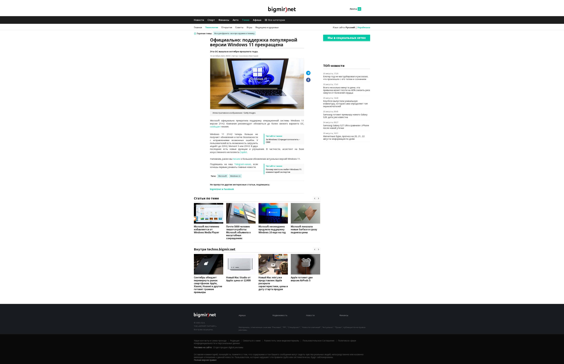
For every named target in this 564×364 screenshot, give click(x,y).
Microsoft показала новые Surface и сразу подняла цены (304, 229)
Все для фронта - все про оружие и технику (234, 33)
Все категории (276, 20)
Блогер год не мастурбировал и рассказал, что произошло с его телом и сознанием (345, 77)
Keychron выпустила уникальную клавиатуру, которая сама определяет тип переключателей (345, 103)
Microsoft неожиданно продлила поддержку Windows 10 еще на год (272, 229)
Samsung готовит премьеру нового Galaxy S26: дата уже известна (345, 116)
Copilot (243, 152)
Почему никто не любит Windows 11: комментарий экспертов (284, 170)
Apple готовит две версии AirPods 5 (302, 279)
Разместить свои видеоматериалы (281, 340)
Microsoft (222, 176)
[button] (315, 198)
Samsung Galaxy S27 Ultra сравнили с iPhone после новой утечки (346, 126)
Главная (198, 27)
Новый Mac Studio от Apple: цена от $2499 (238, 279)
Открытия (226, 27)
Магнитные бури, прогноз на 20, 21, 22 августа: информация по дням (344, 137)
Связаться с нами (252, 340)
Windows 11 (235, 176)
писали (236, 158)
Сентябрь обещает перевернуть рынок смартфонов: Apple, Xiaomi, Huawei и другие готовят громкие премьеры (208, 285)
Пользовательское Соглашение (318, 340)
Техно (245, 20)
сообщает (215, 126)
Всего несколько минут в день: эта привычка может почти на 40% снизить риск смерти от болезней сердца (346, 90)
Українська (363, 27)
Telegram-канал (242, 164)
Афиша (257, 20)
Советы (239, 27)
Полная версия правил (205, 360)
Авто (236, 20)
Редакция (234, 340)
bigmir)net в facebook (222, 189)
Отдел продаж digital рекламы (228, 347)
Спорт (211, 20)
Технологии (211, 27)
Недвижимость (279, 315)
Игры (249, 27)
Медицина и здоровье (267, 27)
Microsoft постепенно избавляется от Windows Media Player (206, 229)
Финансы (223, 20)
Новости (199, 20)
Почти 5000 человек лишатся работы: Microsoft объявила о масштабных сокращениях (238, 232)
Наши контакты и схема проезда (210, 340)
